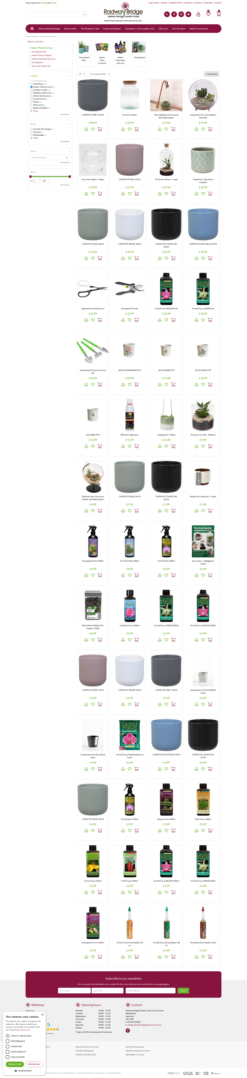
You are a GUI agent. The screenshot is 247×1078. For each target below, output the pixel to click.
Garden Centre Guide (84, 1073)
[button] (24, 1070)
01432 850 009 (167, 14)
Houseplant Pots (39, 51)
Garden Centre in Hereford (38, 1047)
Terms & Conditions (113, 1073)
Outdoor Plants (32, 1058)
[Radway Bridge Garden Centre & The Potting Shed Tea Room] (123, 12)
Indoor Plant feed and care (43, 59)
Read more (25, 1030)
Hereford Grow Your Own (87, 1047)
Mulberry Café (32, 1054)
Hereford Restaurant (135, 1047)
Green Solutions (68, 1073)
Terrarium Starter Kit (41, 66)
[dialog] (24, 1043)
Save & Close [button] (14, 1064)
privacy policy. (163, 984)
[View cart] (218, 14)
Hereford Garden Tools (86, 1054)
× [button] (42, 1015)
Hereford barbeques (85, 1050)
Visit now (30, 1010)
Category (34, 76)
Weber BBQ (31, 1050)
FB (174, 14)
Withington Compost (135, 1054)
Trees (28, 1062)
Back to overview (35, 41)
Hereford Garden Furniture (138, 1050)
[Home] (32, 28)
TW (188, 14)
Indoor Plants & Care (41, 47)
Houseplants (37, 62)
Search (33, 151)
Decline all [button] (34, 1064)
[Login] (198, 14)
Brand (33, 124)
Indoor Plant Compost (41, 55)
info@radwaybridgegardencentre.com (144, 1025)
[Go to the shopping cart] (219, 14)
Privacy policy (99, 1073)
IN (181, 14)
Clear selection (65, 114)
